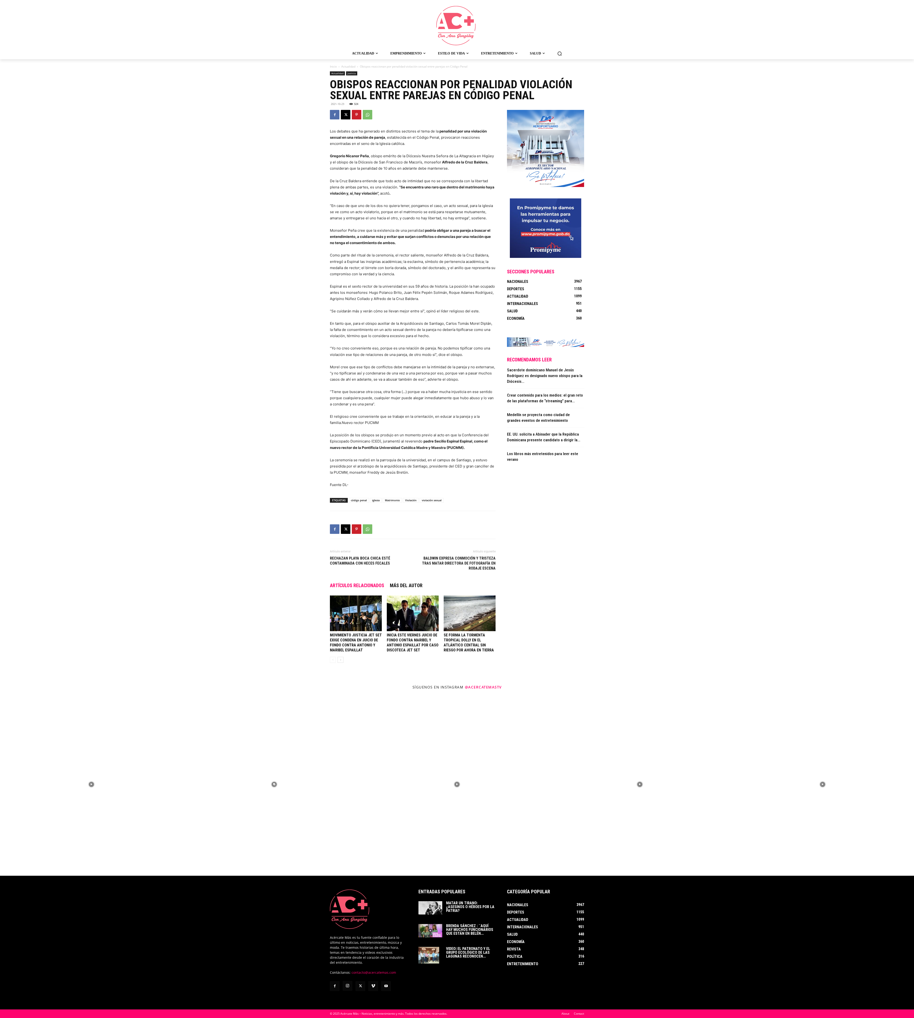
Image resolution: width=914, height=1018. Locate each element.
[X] (345, 114)
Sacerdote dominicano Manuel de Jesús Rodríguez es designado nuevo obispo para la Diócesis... (544, 376)
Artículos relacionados (357, 585)
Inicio (333, 66)
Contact (579, 1014)
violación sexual (432, 500)
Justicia (352, 73)
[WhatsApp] (367, 114)
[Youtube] (386, 986)
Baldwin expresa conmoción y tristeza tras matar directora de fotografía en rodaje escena (459, 563)
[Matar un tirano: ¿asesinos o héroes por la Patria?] (430, 908)
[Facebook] (334, 114)
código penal (359, 500)
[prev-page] (333, 660)
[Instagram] (347, 986)
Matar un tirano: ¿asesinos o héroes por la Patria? (470, 907)
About (565, 1014)
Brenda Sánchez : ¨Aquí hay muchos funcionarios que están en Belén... (469, 930)
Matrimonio (392, 500)
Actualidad (348, 66)
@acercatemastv (483, 687)
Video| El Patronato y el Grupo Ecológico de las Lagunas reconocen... (468, 952)
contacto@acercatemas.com (374, 972)
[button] (559, 53)
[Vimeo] (373, 986)
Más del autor (406, 585)
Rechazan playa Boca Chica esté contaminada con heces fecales (360, 561)
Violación (411, 500)
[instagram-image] (91, 784)
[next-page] (340, 660)
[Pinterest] (356, 114)
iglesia (376, 500)
